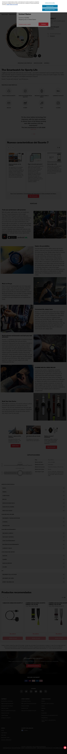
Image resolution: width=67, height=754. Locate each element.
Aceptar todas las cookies (50, 9)
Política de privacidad (14, 4)
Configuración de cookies (50, 2)
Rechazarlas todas (49, 6)
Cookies (7, 4)
